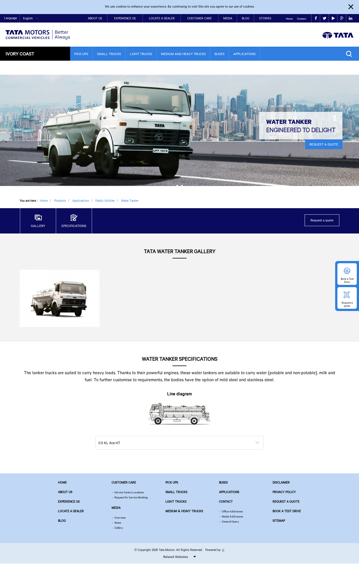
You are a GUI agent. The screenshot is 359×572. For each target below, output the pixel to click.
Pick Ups (81, 54)
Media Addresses (232, 516)
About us (65, 492)
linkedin (350, 18)
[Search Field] (350, 53)
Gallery (118, 528)
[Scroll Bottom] (179, 186)
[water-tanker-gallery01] (60, 298)
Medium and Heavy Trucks (183, 54)
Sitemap (279, 521)
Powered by (212, 550)
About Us (95, 18)
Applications (244, 54)
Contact (301, 19)
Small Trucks (109, 54)
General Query (230, 521)
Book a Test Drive (287, 511)
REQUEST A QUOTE (323, 144)
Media (227, 18)
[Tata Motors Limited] (38, 31)
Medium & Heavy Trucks (184, 511)
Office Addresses (232, 511)
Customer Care (199, 18)
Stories (265, 18)
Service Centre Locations (129, 492)
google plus (341, 18)
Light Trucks (141, 54)
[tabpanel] (179, 130)
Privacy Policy (284, 492)
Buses (220, 54)
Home (289, 19)
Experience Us (125, 18)
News (117, 523)
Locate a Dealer (162, 18)
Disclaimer (281, 482)
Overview (120, 517)
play (333, 18)
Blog (245, 18)
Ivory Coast (20, 53)
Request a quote (321, 220)
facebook (315, 18)
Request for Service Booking (131, 497)
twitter (324, 18)
